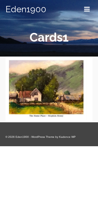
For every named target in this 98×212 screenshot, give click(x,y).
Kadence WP (67, 136)
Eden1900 (25, 9)
